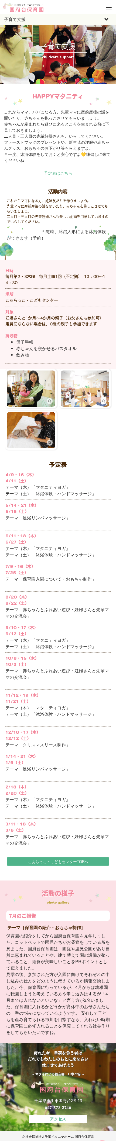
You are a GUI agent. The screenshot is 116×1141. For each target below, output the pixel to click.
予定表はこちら (58, 173)
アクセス (58, 1119)
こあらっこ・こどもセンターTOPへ (58, 861)
